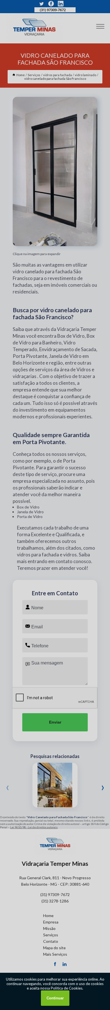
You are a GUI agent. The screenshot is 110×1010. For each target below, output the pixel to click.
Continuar (55, 998)
